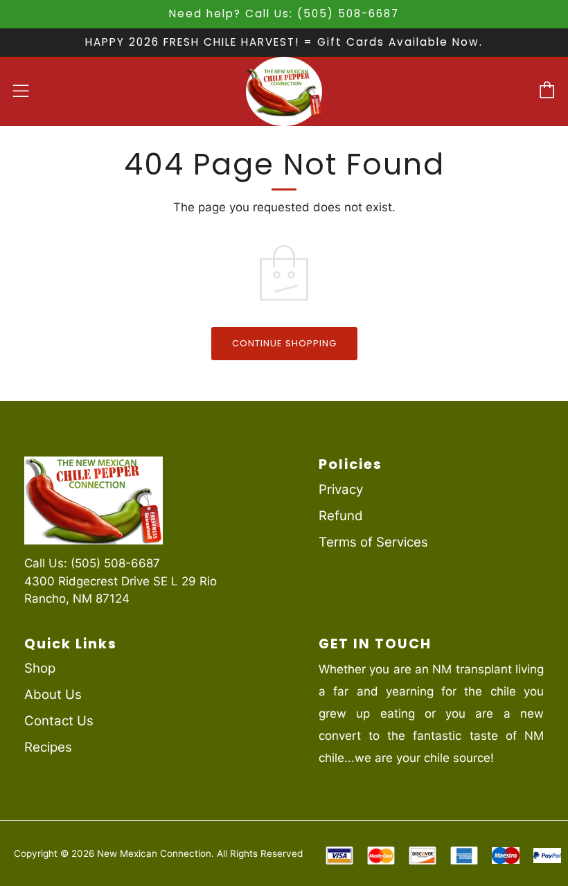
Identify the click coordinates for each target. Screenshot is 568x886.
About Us (53, 694)
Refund (341, 516)
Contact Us (59, 721)
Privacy (341, 489)
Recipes (48, 747)
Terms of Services (373, 542)
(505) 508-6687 (115, 563)
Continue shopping (284, 343)
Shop (39, 668)
